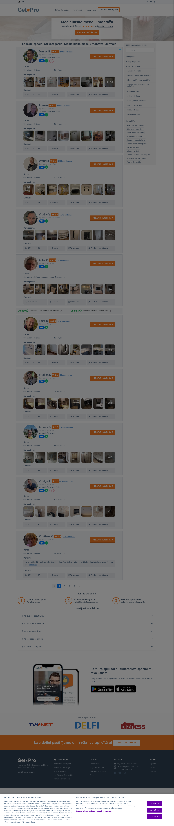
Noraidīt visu (155, 810)
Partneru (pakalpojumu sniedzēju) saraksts (94, 811)
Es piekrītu (155, 803)
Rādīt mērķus (155, 816)
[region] (87, 810)
